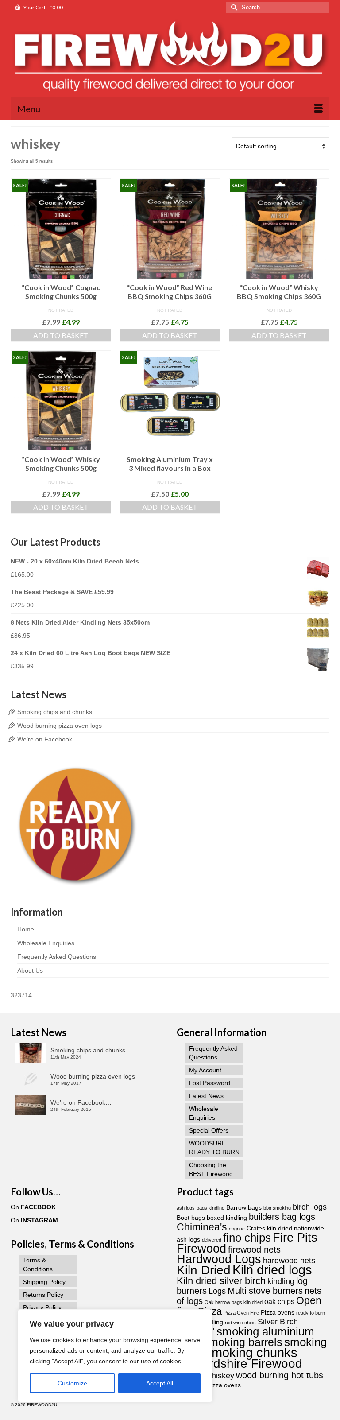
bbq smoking (277, 1207)
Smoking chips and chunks (54, 711)
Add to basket (61, 335)
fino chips (247, 1237)
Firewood (201, 1248)
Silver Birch (278, 1321)
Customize (72, 1383)
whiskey (220, 1375)
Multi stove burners (265, 1291)
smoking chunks (251, 1352)
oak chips (279, 1301)
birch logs (310, 1206)
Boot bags (191, 1217)
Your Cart (43, 7)
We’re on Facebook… (47, 739)
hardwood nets (289, 1260)
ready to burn (310, 1312)
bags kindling (210, 1207)
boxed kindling (227, 1217)
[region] (115, 1355)
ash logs (186, 1207)
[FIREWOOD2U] (170, 57)
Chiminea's (202, 1227)
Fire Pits (295, 1237)
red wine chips (240, 1322)
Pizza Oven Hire (241, 1312)
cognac (237, 1228)
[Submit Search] (233, 7)
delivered (211, 1239)
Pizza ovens (277, 1312)
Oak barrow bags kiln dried (234, 1302)
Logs (217, 1291)
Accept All (159, 1383)
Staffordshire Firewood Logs (239, 1369)
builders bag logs (282, 1217)
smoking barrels (242, 1342)
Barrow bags (244, 1207)
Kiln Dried (204, 1270)
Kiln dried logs (272, 1269)
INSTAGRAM (39, 1220)
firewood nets (254, 1249)
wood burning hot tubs (279, 1375)
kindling (280, 1281)
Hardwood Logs (219, 1259)
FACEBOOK (38, 1206)
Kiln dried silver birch (221, 1280)
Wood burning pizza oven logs (59, 725)
